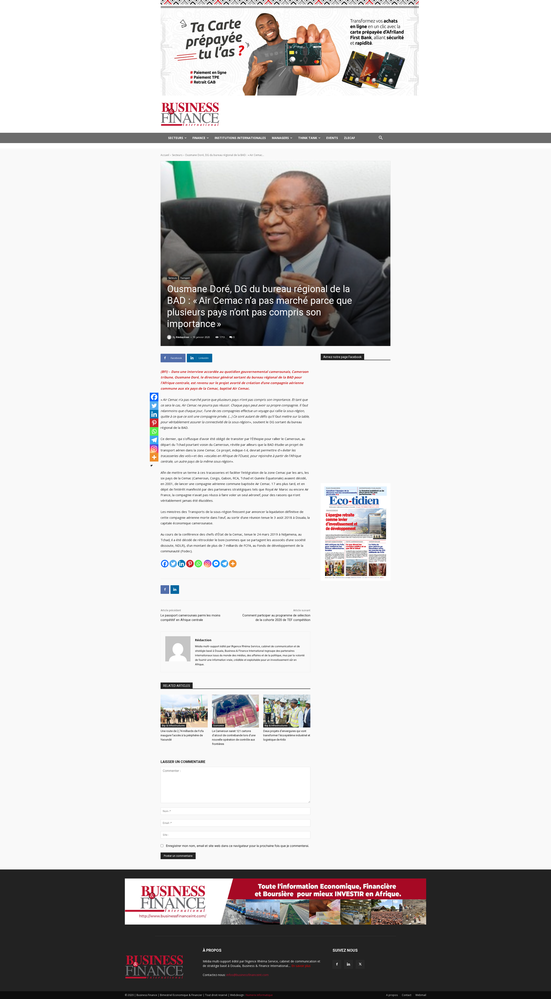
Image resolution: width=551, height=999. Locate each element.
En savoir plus (301, 966)
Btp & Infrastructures (173, 725)
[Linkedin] (181, 563)
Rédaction (182, 337)
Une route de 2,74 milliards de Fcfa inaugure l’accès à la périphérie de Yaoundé (182, 735)
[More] (233, 563)
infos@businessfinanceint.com (247, 975)
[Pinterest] (190, 563)
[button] (381, 138)
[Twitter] (173, 563)
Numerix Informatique (259, 995)
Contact (406, 995)
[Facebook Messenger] (216, 563)
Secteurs (177, 155)
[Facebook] (165, 563)
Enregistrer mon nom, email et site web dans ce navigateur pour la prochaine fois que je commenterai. (237, 846)
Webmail (420, 995)
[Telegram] (224, 563)
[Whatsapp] (198, 563)
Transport (185, 277)
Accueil (165, 155)
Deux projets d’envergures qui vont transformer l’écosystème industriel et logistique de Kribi (286, 735)
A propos (392, 995)
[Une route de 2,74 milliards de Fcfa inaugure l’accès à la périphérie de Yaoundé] (184, 711)
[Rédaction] (170, 337)
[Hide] (151, 465)
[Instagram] (207, 563)
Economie (218, 725)
